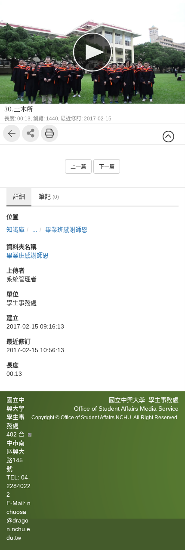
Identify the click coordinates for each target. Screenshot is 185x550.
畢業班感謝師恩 (66, 229)
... (34, 229)
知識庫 (15, 229)
